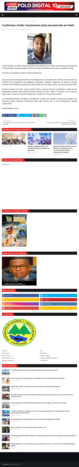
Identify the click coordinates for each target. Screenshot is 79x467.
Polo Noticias (43, 360)
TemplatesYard (16, 464)
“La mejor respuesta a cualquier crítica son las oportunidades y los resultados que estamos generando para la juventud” (40, 412)
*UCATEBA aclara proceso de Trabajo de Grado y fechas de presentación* (34, 370)
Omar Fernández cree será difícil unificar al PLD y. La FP (28, 427)
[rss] (20, 299)
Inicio (3, 21)
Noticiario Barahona (8, 360)
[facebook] (20, 295)
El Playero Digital (45, 355)
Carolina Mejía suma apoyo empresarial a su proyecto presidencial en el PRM (35, 419)
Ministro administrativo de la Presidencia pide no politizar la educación (38, 148)
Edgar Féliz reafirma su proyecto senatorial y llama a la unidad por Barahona (35, 386)
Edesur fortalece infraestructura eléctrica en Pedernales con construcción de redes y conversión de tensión (64, 149)
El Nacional (43, 353)
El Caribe (4, 351)
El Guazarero (6, 353)
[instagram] (20, 304)
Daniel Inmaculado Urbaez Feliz (12, 29)
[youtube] (20, 308)
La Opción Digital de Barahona (49, 358)
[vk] (58, 304)
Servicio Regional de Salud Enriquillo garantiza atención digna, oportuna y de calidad (38, 403)
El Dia (41, 351)
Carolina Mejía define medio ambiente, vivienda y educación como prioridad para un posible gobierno (43, 435)
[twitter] (58, 295)
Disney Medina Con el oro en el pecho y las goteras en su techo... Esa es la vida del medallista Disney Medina (43, 445)
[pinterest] (58, 299)
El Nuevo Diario (6, 355)
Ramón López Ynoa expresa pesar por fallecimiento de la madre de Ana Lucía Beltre (38, 378)
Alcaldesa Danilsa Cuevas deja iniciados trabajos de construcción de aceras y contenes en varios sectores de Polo (42, 395)
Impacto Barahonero (8, 358)
